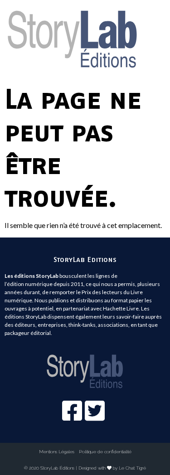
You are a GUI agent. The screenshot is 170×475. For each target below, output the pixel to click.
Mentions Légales (56, 451)
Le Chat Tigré (132, 467)
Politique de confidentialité (105, 451)
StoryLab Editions (85, 259)
